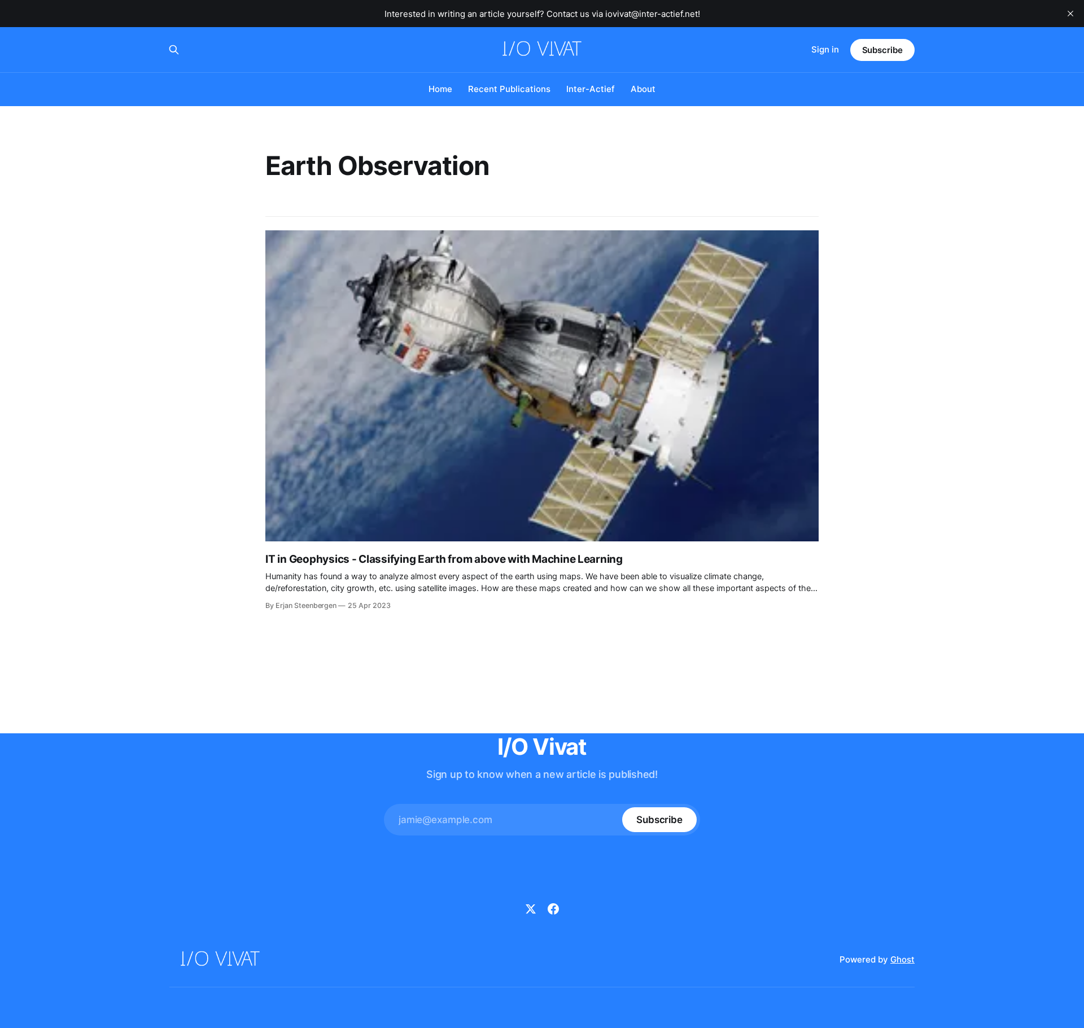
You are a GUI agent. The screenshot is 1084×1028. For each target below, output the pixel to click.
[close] (1070, 14)
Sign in (825, 49)
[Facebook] (553, 909)
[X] (530, 909)
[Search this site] (174, 50)
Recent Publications (509, 89)
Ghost (902, 959)
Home (440, 89)
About (643, 89)
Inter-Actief (590, 89)
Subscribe (882, 50)
